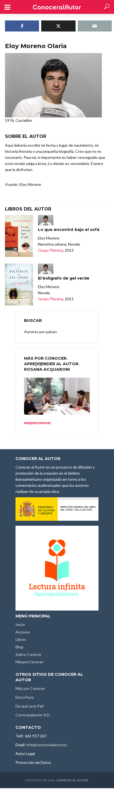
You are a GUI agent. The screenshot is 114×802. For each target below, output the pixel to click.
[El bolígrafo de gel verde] (19, 285)
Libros (20, 639)
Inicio (20, 624)
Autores (22, 632)
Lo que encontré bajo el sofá (68, 229)
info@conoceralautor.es (46, 744)
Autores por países (40, 331)
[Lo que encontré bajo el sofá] (19, 236)
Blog (19, 647)
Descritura (24, 697)
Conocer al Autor (72, 780)
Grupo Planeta (50, 250)
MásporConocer (29, 661)
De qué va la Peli (29, 706)
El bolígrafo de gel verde (63, 278)
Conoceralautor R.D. (32, 714)
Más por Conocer (30, 688)
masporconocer (37, 422)
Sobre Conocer (28, 654)
